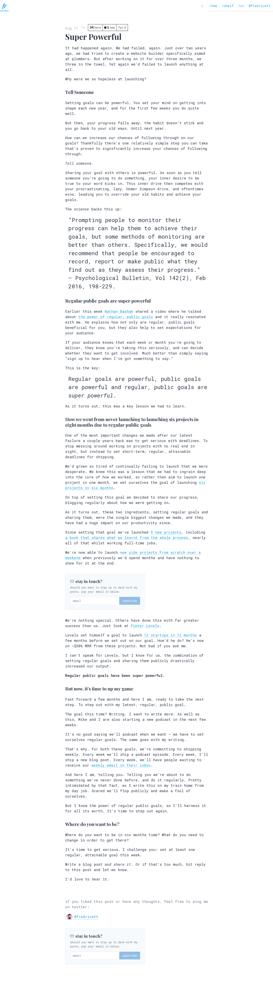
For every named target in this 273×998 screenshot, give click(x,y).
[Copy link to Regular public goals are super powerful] (60, 301)
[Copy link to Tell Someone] (60, 92)
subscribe (130, 601)
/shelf (227, 6)
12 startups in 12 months (170, 635)
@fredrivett (260, 6)
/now (213, 6)
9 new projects (166, 532)
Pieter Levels (145, 625)
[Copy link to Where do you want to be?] (60, 824)
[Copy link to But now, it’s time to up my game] (60, 689)
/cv (241, 6)
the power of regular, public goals (115, 316)
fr (4, 5)
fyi (120, 27)
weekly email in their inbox (121, 765)
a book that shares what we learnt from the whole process (126, 537)
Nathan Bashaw (119, 311)
